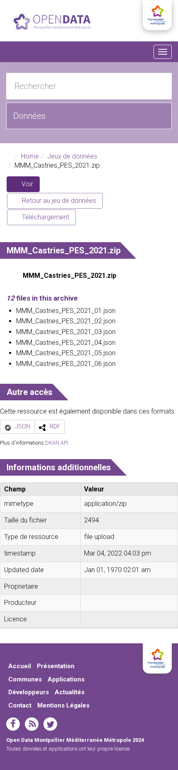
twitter (50, 724)
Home (30, 156)
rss (31, 724)
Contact (19, 705)
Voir (30, 186)
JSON (22, 426)
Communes (25, 679)
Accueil (19, 666)
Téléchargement (44, 217)
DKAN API (56, 443)
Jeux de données (72, 156)
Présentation (56, 666)
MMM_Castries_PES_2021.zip (69, 275)
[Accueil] (52, 21)
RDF (55, 426)
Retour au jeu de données (58, 201)
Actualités (69, 692)
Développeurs (28, 692)
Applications (66, 679)
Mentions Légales (63, 705)
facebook (13, 724)
